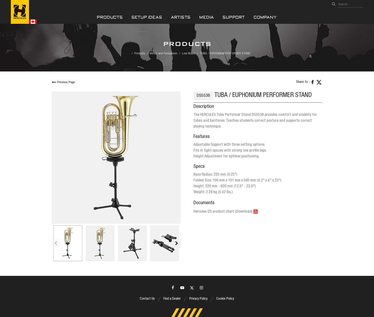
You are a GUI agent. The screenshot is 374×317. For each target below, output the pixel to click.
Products (110, 17)
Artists (181, 17)
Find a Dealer (172, 299)
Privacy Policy (198, 299)
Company (265, 17)
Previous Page (66, 82)
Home (126, 53)
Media (206, 17)
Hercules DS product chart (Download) (222, 212)
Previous (56, 243)
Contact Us (147, 299)
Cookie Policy (225, 299)
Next (176, 243)
